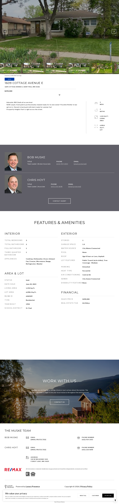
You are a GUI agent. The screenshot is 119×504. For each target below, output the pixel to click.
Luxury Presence (33, 486)
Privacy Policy (86, 486)
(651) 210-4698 (56, 186)
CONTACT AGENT (59, 201)
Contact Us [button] (59, 402)
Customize (95, 495)
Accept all (108, 495)
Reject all (83, 495)
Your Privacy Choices (59, 502)
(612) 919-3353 (62, 164)
